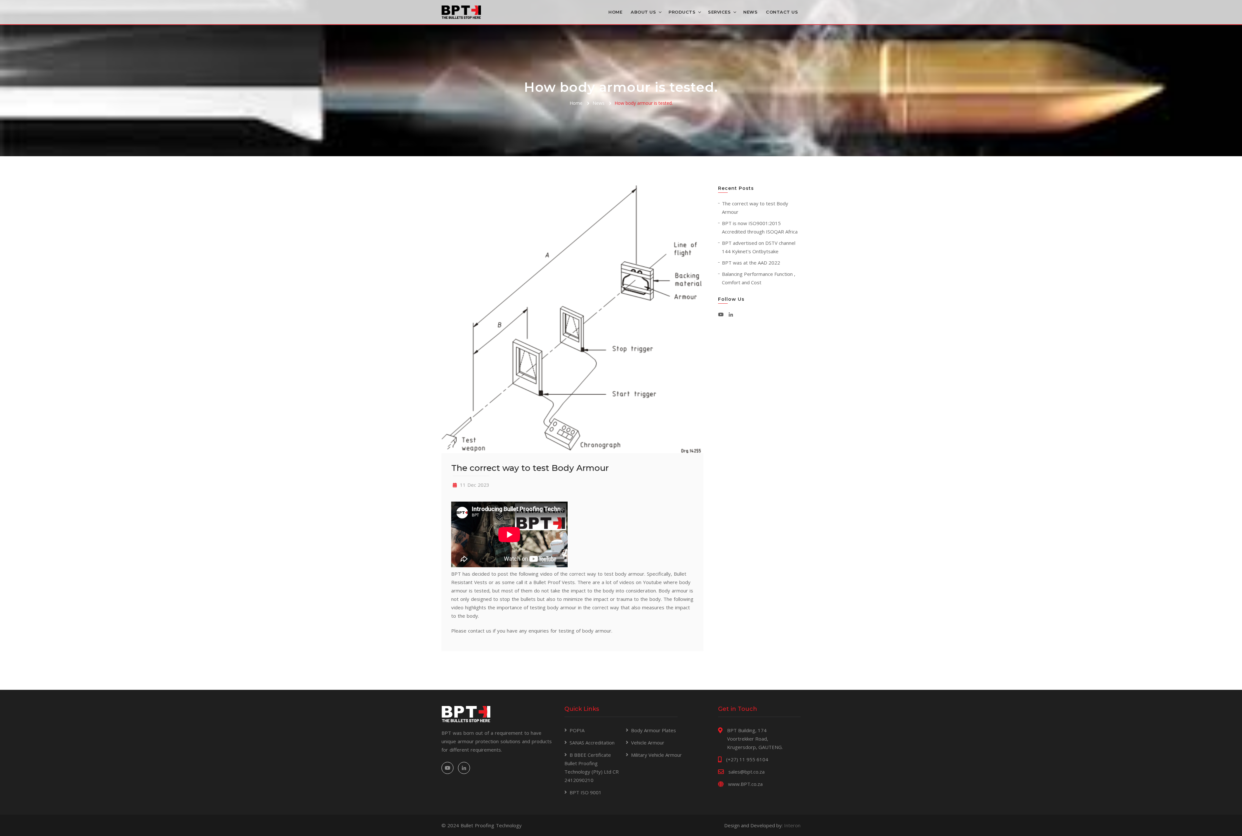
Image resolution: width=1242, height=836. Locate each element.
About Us (643, 12)
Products (682, 12)
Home (615, 12)
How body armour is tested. (644, 103)
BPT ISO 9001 (586, 792)
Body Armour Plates (653, 730)
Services (719, 12)
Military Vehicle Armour (656, 755)
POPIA (577, 730)
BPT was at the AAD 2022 (751, 262)
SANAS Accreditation (592, 742)
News (750, 12)
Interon (792, 825)
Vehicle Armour (647, 742)
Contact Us (782, 12)
